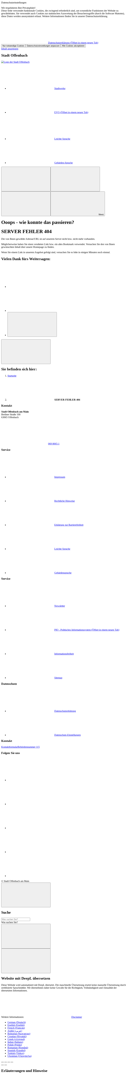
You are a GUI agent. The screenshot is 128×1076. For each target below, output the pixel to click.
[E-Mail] (30, 310)
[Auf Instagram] (30, 828)
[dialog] (64, 24)
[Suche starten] (26, 936)
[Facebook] (30, 286)
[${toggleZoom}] (12, 1062)
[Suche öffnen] (26, 203)
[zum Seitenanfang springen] (26, 351)
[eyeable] (26, 179)
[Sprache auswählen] (75, 179)
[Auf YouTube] (30, 804)
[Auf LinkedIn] (30, 852)
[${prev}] (2, 1064)
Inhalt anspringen (9, 48)
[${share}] (5, 1062)
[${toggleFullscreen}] (8, 1062)
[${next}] (5, 1064)
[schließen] (26, 895)
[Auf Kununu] (30, 875)
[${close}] (2, 1062)
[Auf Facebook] (30, 780)
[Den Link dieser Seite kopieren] (32, 324)
